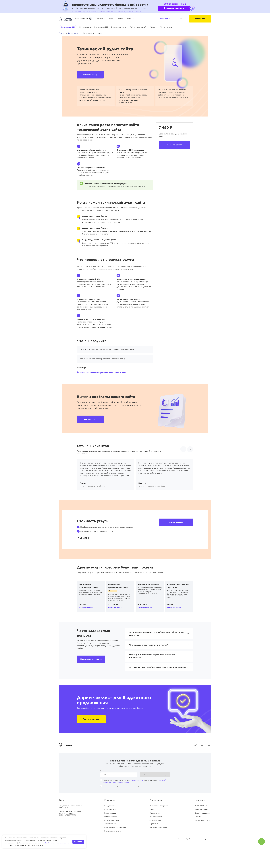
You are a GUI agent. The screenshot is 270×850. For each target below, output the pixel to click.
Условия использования (158, 827)
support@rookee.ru (202, 809)
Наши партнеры (155, 817)
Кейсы (120, 19)
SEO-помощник (155, 820)
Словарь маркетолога (203, 820)
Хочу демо (165, 19)
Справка (198, 817)
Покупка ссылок (85, 27)
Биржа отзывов (110, 813)
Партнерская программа (158, 806)
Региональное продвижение (115, 827)
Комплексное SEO (101, 27)
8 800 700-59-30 (81, 19)
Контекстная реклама (112, 831)
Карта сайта (154, 824)
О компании (155, 800)
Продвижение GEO (111, 806)
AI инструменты (166, 27)
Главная (62, 33)
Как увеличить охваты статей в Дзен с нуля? (70, 807)
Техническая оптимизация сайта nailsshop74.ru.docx (103, 373)
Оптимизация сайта (118, 27)
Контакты (200, 800)
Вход (181, 19)
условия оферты (137, 780)
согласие (129, 786)
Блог (61, 800)
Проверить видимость (174, 8)
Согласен (78, 842)
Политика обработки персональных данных (194, 839)
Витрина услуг (73, 33)
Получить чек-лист (91, 719)
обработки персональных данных (57, 843)
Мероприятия (154, 813)
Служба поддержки (202, 813)
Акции (151, 809)
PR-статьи (153, 27)
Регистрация (200, 19)
